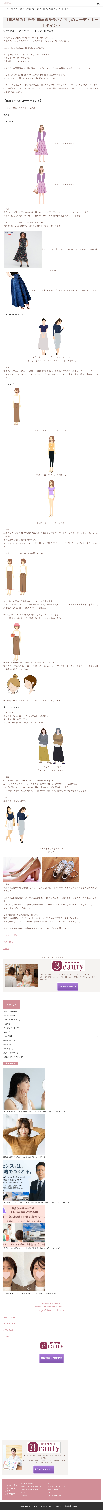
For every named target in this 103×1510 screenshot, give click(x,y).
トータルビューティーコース (32, 1486)
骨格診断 (50, 31)
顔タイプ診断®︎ (9, 1052)
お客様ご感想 (8, 1011)
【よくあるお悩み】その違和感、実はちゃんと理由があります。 (28, 1111)
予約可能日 (8, 941)
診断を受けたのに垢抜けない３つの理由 (19, 1157)
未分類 (6, 1044)
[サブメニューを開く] (98, 1036)
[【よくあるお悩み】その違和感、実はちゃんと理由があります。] (24, 1089)
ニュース (6, 1032)
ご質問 (6, 1023)
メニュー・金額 (10, 935)
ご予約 (6, 948)
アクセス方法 (10, 1488)
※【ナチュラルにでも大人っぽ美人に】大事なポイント (24, 1293)
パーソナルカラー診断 (29, 1489)
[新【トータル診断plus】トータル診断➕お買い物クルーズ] (24, 1225)
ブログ (6, 1036)
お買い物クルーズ (10, 1019)
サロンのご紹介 (11, 1485)
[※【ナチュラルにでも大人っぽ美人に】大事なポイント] (24, 1271)
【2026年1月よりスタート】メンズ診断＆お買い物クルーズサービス (30, 1202)
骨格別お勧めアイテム (12, 1057)
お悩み (40, 31)
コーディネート (9, 1028)
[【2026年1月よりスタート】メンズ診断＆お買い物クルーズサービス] (24, 1180)
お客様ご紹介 (8, 1015)
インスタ (49, 1492)
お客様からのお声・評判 (55, 1486)
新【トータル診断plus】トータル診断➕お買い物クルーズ (26, 1248)
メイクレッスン (27, 1492)
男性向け (6, 1048)
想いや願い (7, 1040)
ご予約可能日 (10, 1494)
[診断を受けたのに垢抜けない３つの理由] (24, 1134)
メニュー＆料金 (27, 1483)
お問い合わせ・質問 (54, 1495)
